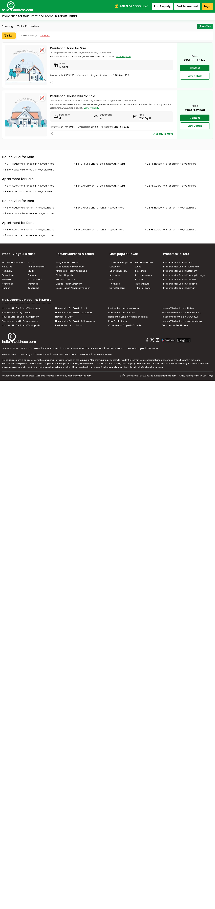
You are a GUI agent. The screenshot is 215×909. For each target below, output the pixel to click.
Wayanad (33, 283)
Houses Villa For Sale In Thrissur (178, 308)
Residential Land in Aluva (121, 312)
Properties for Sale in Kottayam (180, 270)
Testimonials (42, 354)
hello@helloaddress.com (150, 367)
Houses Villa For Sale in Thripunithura (181, 312)
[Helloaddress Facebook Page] (147, 340)
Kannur (6, 288)
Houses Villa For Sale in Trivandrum (21, 308)
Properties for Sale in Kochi (177, 262)
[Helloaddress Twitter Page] (152, 340)
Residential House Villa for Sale (72, 96)
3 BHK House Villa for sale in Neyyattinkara (29, 169)
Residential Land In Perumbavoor (20, 321)
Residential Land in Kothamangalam (128, 316)
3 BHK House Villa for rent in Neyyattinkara (29, 213)
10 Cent (63, 66)
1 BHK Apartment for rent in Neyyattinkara (100, 229)
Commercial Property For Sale (124, 325)
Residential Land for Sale (68, 48)
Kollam (31, 262)
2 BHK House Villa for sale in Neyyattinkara (172, 163)
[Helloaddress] (17, 6)
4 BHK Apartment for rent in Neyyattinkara (29, 229)
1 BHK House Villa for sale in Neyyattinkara (100, 163)
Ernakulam (8, 275)
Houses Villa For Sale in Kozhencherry (182, 321)
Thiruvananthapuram (13, 262)
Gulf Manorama (115, 348)
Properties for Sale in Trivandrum (181, 266)
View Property (123, 56)
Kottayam (7, 270)
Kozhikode (8, 283)
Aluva (138, 266)
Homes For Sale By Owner (16, 312)
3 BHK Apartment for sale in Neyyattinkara (29, 191)
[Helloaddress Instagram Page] (157, 340)
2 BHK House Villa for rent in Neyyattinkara (171, 207)
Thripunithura (142, 283)
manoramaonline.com (79, 375)
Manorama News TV (74, 348)
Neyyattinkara (117, 288)
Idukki (31, 270)
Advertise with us (103, 354)
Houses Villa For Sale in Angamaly (20, 316)
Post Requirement (187, 6)
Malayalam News (30, 348)
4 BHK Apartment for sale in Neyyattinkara (29, 185)
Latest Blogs (25, 354)
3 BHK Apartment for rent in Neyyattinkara (29, 235)
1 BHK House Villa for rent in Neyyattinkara (100, 207)
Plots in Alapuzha (65, 275)
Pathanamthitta (36, 266)
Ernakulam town (144, 262)
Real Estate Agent (117, 321)
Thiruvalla (115, 283)
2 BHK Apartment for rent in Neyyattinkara (171, 229)
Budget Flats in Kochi (67, 262)
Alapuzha (7, 266)
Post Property (162, 6)
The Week (152, 348)
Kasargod (33, 288)
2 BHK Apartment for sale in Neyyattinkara (172, 185)
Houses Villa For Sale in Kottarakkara (75, 321)
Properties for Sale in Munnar (179, 288)
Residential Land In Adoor (69, 325)
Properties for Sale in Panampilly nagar (184, 275)
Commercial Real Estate (175, 325)
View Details (195, 76)
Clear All (45, 35)
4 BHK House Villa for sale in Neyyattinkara (29, 163)
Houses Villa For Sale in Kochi (71, 308)
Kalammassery (143, 275)
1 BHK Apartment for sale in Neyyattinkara (100, 185)
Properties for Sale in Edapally (179, 279)
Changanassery (118, 270)
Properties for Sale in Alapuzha (180, 283)
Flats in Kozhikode (65, 279)
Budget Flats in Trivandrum (70, 266)
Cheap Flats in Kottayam (69, 283)
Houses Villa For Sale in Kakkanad (73, 312)
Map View (206, 26)
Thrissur (32, 275)
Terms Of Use (199, 375)
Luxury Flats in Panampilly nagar (73, 288)
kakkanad (140, 270)
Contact (195, 68)
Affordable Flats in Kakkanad (71, 270)
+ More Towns (142, 288)
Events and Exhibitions (65, 354)
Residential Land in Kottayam (124, 308)
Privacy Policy (185, 375)
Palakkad (7, 279)
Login (207, 6)
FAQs (210, 375)
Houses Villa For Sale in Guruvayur (180, 316)
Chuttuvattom (95, 348)
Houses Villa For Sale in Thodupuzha (21, 325)
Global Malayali (135, 348)
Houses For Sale (64, 316)
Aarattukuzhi (27, 35)
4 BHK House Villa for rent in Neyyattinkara (29, 207)
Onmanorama (51, 348)
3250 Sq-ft (145, 118)
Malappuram (35, 279)
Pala (112, 279)
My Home (85, 354)
